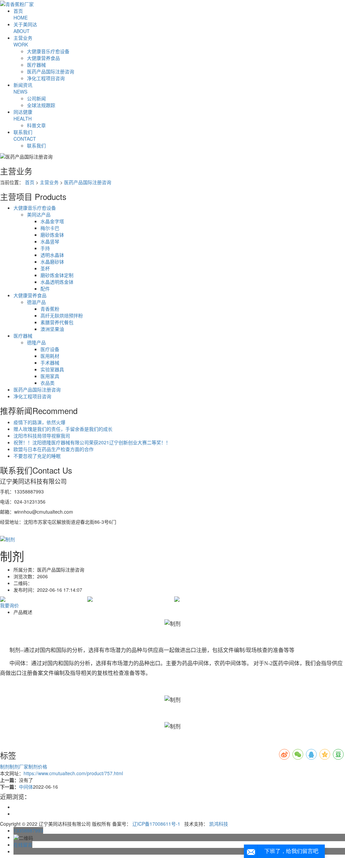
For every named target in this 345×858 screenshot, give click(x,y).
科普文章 (36, 125)
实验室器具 (52, 369)
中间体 (26, 786)
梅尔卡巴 (49, 228)
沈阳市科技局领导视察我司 (41, 435)
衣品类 (47, 382)
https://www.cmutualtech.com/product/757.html (73, 773)
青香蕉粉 (49, 308)
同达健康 (22, 115)
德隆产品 (36, 342)
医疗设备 (49, 349)
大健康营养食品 (43, 58)
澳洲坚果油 (52, 328)
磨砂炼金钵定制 (56, 275)
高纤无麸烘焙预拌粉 (61, 315)
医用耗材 (49, 355)
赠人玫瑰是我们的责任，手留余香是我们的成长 (63, 428)
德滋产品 (36, 302)
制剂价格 (37, 766)
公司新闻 (36, 98)
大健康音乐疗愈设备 (48, 51)
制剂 (4, 766)
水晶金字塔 (52, 221)
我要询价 (9, 605)
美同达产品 (39, 214)
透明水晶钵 (52, 254)
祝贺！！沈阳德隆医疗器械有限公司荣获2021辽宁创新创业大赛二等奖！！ (91, 442)
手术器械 (49, 362)
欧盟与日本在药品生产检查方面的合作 (53, 449)
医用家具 (49, 376)
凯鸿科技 (218, 823)
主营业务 (22, 41)
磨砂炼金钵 (52, 234)
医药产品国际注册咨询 (50, 71)
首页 (20, 14)
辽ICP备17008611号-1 (156, 823)
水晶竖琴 (49, 241)
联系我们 (24, 135)
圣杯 (45, 268)
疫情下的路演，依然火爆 (39, 422)
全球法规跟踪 (41, 105)
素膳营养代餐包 (56, 322)
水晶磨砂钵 (52, 261)
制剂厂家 (18, 766)
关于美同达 (25, 27)
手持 (45, 248)
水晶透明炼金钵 (56, 281)
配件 (45, 288)
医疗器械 (36, 64)
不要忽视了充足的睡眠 (37, 455)
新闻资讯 (22, 88)
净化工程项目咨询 (46, 78)
